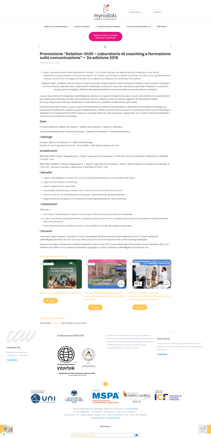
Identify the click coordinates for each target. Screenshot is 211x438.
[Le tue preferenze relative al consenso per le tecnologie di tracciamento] (4, 434)
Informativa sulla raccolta (84, 435)
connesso (56, 323)
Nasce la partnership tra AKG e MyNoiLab (60, 292)
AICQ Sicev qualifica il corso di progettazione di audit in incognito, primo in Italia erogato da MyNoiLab (149, 296)
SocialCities (132, 408)
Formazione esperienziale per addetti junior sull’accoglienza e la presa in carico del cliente (105, 296)
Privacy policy (98, 418)
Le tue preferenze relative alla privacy (114, 435)
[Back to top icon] (105, 384)
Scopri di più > (162, 354)
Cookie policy (113, 418)
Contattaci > (12, 360)
